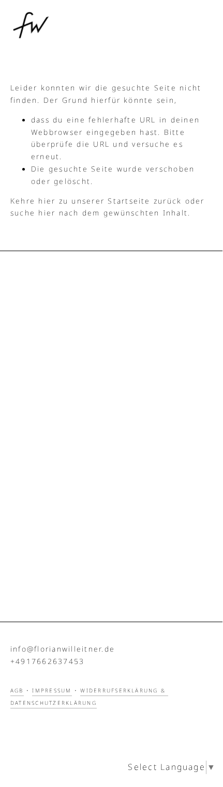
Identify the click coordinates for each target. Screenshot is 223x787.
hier (46, 201)
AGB (17, 691)
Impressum (51, 691)
